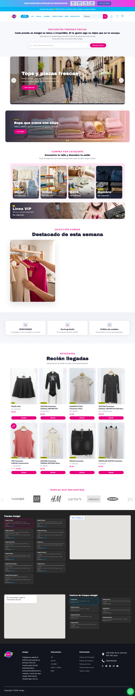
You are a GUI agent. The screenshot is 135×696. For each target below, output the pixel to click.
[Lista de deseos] (117, 16)
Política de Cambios (86, 661)
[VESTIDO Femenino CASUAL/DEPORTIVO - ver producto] (53, 386)
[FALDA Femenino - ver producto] (82, 441)
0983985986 (12, 559)
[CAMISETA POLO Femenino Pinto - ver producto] (82, 386)
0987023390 (12, 537)
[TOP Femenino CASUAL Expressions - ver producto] (24, 441)
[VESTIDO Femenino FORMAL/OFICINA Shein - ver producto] (53, 441)
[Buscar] (105, 16)
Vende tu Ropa (84, 671)
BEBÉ (52, 671)
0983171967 (44, 559)
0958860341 (12, 582)
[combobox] (95, 16)
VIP (52, 657)
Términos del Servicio (86, 667)
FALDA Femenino (76, 461)
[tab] (63, 102)
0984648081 (12, 526)
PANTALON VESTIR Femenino (110, 461)
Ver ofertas (114, 131)
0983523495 (44, 537)
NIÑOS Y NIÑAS (56, 667)
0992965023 (44, 570)
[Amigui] (14, 16)
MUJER (53, 661)
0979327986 (44, 526)
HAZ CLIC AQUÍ (104, 3)
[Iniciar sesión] (111, 16)
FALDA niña (16, 406)
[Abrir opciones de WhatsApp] (130, 691)
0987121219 (12, 549)
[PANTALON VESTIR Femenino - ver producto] (111, 441)
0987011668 (12, 570)
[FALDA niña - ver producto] (24, 386)
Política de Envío (84, 664)
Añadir (23, 418)
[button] (123, 16)
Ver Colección (29, 87)
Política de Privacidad (86, 657)
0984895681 (44, 547)
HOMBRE (54, 664)
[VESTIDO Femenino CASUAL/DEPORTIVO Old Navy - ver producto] (111, 386)
